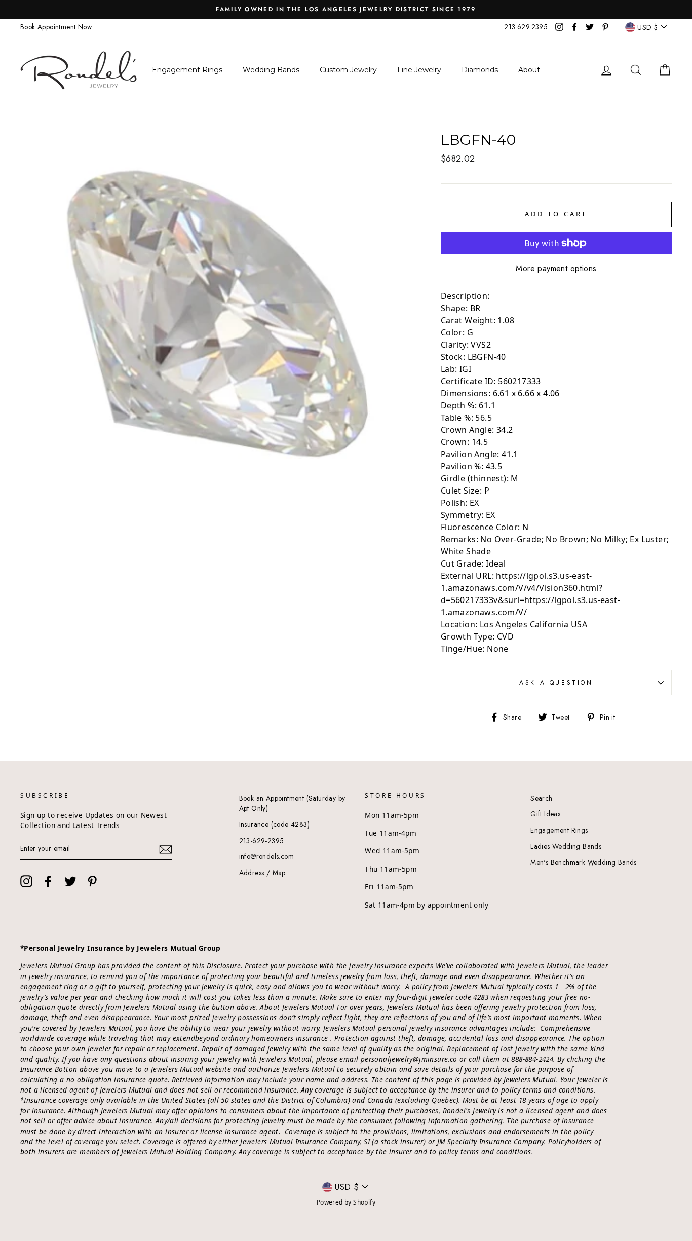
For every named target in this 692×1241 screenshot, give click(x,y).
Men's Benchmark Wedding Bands (583, 862)
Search (541, 798)
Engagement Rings (559, 830)
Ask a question (556, 682)
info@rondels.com (266, 856)
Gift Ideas (545, 814)
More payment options (556, 268)
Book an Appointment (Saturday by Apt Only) (292, 803)
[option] (346, 9)
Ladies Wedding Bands (565, 846)
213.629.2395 (526, 27)
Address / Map (262, 873)
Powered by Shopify (346, 1202)
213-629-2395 (261, 841)
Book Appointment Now (56, 27)
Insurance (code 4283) (274, 824)
